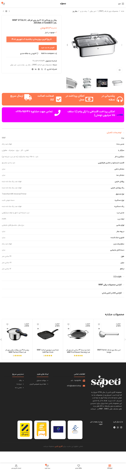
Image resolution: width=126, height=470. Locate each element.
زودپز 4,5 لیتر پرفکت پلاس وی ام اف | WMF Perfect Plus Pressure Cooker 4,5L (17, 352)
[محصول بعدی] (3, 11)
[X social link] (42, 69)
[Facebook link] (45, 69)
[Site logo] (63, 3)
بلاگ (20, 381)
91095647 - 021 (76, 381)
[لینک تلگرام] (32, 69)
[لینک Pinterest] (38, 69)
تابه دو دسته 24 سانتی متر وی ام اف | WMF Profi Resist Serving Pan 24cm (78, 352)
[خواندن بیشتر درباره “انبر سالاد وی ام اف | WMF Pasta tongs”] (99, 328)
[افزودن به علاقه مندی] (99, 324)
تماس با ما (18, 388)
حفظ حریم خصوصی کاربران (38, 384)
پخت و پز (83, 11)
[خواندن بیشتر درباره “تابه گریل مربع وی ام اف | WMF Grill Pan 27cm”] (38, 328)
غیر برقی (93, 11)
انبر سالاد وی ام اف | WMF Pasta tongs (108, 351)
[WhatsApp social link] (117, 427)
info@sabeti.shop (74, 386)
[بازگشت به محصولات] (6, 11)
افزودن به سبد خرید (47, 48)
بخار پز (74, 11)
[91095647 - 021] (84, 380)
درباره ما (19, 384)
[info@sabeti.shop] (84, 386)
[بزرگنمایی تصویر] (119, 70)
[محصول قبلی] (9, 11)
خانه (122, 11)
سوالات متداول (41, 381)
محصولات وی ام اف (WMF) (108, 11)
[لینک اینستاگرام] (121, 427)
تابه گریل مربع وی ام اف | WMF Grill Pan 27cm (48, 351)
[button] (121, 45)
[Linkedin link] (35, 69)
